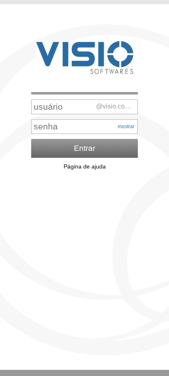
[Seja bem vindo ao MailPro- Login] (84, 58)
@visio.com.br (116, 106)
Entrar (84, 148)
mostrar (126, 126)
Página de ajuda (85, 166)
